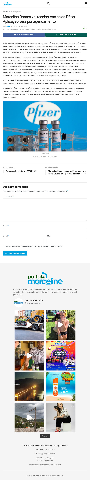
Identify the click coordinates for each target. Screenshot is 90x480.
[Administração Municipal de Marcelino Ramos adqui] (29, 325)
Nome (6, 225)
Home (5, 11)
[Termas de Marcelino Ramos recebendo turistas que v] (60, 325)
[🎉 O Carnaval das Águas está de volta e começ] (60, 355)
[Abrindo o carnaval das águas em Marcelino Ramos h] (29, 355)
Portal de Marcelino (38, 476)
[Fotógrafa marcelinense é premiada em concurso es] (60, 417)
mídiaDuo (59, 476)
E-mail (6, 236)
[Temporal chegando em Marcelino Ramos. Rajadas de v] (29, 417)
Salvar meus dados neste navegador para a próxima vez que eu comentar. (33, 246)
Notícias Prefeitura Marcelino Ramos (42, 29)
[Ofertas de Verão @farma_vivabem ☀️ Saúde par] (60, 386)
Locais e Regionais (15, 11)
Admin (7, 26)
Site (48, 236)
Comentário (8, 196)
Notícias (24, 29)
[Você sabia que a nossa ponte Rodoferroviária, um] (29, 386)
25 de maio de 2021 (20, 26)
